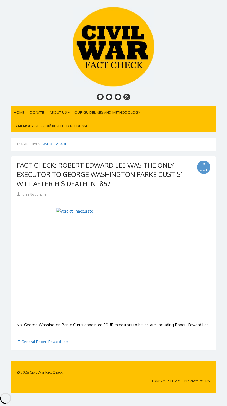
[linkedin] (118, 97)
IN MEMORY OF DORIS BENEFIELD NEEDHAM (50, 125)
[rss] (126, 97)
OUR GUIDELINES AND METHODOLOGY (107, 112)
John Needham (33, 194)
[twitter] (109, 97)
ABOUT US (58, 112)
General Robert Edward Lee (44, 341)
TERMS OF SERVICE (166, 381)
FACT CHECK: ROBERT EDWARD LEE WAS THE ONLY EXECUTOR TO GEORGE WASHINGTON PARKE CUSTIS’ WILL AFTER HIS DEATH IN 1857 (99, 174)
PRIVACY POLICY (197, 381)
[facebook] (100, 97)
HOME (19, 112)
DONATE (37, 112)
